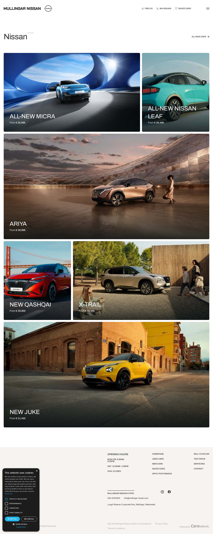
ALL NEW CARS (199, 37)
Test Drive (199, 459)
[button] (21, 524)
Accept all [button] (12, 519)
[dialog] (20, 500)
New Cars (157, 464)
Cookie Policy (21, 527)
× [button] (37, 471)
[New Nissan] (48, 6)
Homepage (158, 454)
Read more (9, 494)
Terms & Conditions (116, 528)
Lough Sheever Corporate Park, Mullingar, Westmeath (131, 504)
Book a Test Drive (42, 129)
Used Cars (158, 459)
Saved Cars (184, 9)
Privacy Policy (161, 523)
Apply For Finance (162, 474)
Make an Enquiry (20, 129)
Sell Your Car (201, 454)
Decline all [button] (29, 519)
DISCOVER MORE (64, 129)
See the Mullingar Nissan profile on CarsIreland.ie (129, 523)
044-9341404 (165, 9)
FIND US (149, 9)
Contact (198, 469)
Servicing (199, 464)
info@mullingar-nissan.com (136, 498)
